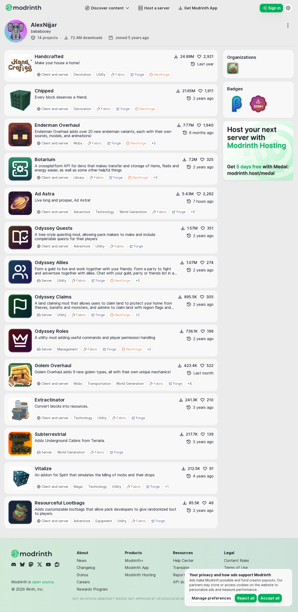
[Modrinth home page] (24, 9)
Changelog (86, 567)
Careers (83, 582)
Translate (181, 567)
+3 (154, 143)
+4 (189, 383)
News (82, 560)
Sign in (274, 8)
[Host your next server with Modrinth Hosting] (258, 150)
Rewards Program (92, 589)
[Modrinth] (32, 553)
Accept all (269, 598)
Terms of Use (236, 567)
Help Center (183, 560)
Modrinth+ (134, 560)
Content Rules (236, 560)
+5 (193, 212)
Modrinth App (137, 567)
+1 (167, 487)
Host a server (157, 8)
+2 (138, 315)
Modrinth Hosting (140, 575)
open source (42, 582)
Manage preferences (211, 598)
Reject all (245, 598)
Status (82, 575)
